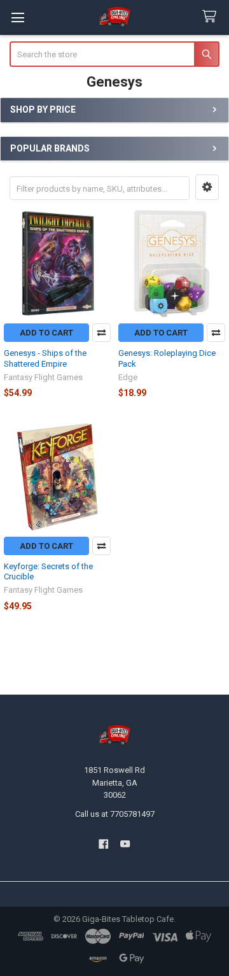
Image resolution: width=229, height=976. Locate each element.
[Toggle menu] (17, 17)
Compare (101, 332)
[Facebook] (103, 844)
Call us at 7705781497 (115, 814)
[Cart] (212, 17)
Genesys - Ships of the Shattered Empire (45, 358)
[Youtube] (125, 844)
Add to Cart (46, 332)
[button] (207, 187)
